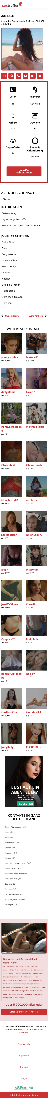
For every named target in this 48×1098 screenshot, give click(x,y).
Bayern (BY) (10, 832)
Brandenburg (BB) (12, 843)
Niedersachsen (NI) (13, 868)
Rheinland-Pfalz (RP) (35, 21)
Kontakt (24, 1067)
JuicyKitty (7, 747)
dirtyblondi (8, 392)
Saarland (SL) (10, 884)
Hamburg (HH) (11, 853)
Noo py (30, 673)
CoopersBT (8, 639)
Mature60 (32, 357)
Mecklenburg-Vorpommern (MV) (18, 863)
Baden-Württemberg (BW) (15, 827)
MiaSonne (32, 569)
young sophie (9, 357)
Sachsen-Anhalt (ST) (13, 894)
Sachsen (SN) (10, 889)
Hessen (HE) (10, 858)
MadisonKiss (9, 712)
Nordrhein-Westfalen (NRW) (16, 874)
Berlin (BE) (9, 837)
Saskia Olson (9, 535)
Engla (4, 569)
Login (24, 1078)
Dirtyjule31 (8, 465)
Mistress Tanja (35, 427)
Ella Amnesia (34, 465)
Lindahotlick (34, 712)
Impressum (24, 1055)
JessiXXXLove (9, 604)
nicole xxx (32, 500)
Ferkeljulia (32, 639)
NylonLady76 (34, 535)
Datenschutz (24, 1044)
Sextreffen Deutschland (12, 21)
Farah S (30, 392)
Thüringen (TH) (11, 905)
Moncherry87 (9, 500)
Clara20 (30, 604)
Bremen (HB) (10, 848)
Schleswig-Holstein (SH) (15, 899)
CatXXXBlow (33, 747)
